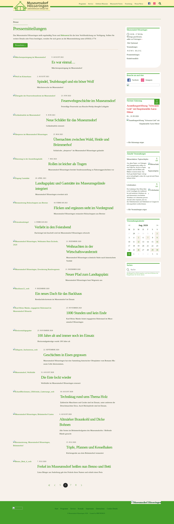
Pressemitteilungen (133, 55)
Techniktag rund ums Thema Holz (83, 396)
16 (157, 242)
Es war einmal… (63, 62)
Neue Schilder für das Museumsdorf (71, 120)
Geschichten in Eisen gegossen (64, 355)
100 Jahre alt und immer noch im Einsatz (65, 335)
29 (152, 250)
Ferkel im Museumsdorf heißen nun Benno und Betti (74, 466)
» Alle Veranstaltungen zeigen (137, 209)
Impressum (90, 509)
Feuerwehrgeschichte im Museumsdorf (88, 101)
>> (157, 225)
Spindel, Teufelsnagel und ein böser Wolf (65, 81)
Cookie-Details (112, 509)
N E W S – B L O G (134, 51)
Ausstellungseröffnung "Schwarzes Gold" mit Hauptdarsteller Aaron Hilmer (143, 108)
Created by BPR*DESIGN (97, 513)
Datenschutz (100, 509)
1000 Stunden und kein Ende (86, 313)
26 (138, 250)
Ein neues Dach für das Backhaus (58, 293)
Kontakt (81, 509)
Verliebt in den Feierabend (53, 227)
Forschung (128, 4)
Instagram (148, 80)
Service (90, 4)
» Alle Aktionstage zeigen (135, 142)
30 (157, 250)
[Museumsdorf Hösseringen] (31, 9)
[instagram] (154, 3)
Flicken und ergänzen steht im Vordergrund (83, 208)
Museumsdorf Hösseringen (77, 513)
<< (129, 225)
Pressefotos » (20, 45)
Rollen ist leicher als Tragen (67, 164)
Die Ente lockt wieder (56, 377)
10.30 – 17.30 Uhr (136, 34)
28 (134, 234)
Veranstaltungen (132, 47)
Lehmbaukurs (131, 185)
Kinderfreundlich (132, 58)
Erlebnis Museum (102, 4)
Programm (82, 4)
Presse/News (139, 4)
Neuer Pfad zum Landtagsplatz (86, 274)
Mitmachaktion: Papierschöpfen (137, 159)
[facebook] (149, 3)
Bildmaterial (65, 35)
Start (56, 509)
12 (138, 242)
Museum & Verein (116, 4)
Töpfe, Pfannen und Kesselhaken (89, 447)
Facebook (134, 80)
